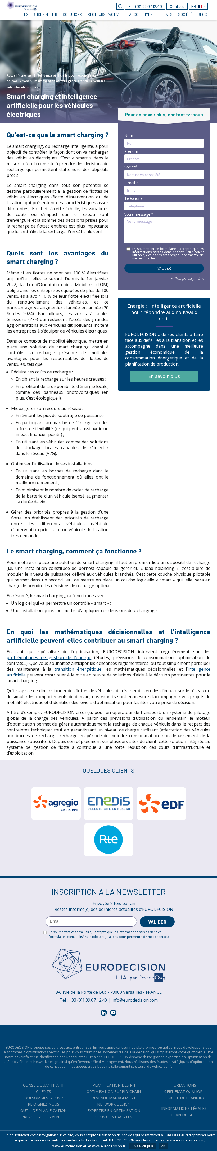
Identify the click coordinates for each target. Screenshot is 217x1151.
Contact (177, 6)
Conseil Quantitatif (43, 1085)
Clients (43, 1091)
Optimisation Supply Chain (114, 1091)
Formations (183, 1085)
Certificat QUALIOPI (184, 1091)
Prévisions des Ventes (43, 1116)
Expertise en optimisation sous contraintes (113, 1113)
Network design (113, 1104)
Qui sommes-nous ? (43, 1097)
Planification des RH (114, 1085)
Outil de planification (43, 1110)
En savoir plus (164, 376)
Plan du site (183, 1114)
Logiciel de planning (183, 1097)
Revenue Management (114, 1097)
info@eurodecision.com (134, 1000)
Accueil (12, 75)
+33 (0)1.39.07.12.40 (145, 6)
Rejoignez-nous (43, 1104)
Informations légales (183, 1108)
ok (163, 1146)
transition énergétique (78, 669)
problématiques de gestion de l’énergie (49, 657)
